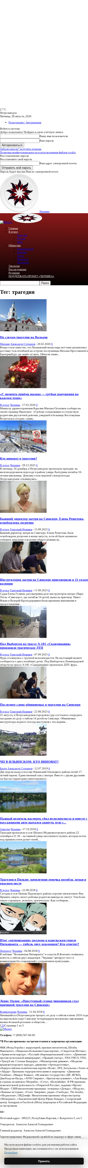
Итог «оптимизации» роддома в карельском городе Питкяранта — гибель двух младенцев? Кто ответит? (39, 942)
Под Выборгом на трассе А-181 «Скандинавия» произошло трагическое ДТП (35, 645)
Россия (21, 238)
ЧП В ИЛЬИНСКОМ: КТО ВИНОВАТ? (29, 761)
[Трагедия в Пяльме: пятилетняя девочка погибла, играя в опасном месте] (23, 872)
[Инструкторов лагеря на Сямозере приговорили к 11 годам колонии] (23, 572)
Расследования (17, 269)
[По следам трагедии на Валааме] (23, 330)
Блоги (20, 255)
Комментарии (25, 248)
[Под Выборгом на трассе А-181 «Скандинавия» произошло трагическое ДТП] (23, 637)
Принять (44, 1161)
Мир (20, 242)
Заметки (5, 829)
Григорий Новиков (21, 529)
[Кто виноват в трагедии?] (23, 451)
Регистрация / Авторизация (25, 122)
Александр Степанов (22, 344)
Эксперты (23, 262)
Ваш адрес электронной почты (58, 163)
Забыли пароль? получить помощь (20, 149)
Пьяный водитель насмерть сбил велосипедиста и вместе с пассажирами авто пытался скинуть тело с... (43, 820)
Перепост (23, 259)
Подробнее (11, 1152)
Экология (14, 266)
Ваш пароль (47, 140)
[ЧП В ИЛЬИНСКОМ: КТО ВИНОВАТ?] (23, 754)
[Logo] (6, 222)
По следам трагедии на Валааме (24, 337)
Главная (13, 228)
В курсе (13, 231)
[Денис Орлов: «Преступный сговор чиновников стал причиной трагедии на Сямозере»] (23, 994)
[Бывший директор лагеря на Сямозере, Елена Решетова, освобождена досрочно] (23, 511)
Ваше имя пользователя (54, 136)
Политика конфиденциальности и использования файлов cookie (38, 152)
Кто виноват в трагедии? (18, 458)
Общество (15, 245)
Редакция (14, 272)
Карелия (22, 235)
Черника (15, 405)
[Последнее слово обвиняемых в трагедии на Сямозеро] (23, 697)
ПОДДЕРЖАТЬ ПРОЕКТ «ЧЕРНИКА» (31, 276)
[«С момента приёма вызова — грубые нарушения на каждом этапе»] (23, 387)
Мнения (22, 252)
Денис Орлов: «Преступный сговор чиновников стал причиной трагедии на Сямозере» (39, 1003)
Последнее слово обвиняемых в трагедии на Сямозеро (40, 704)
